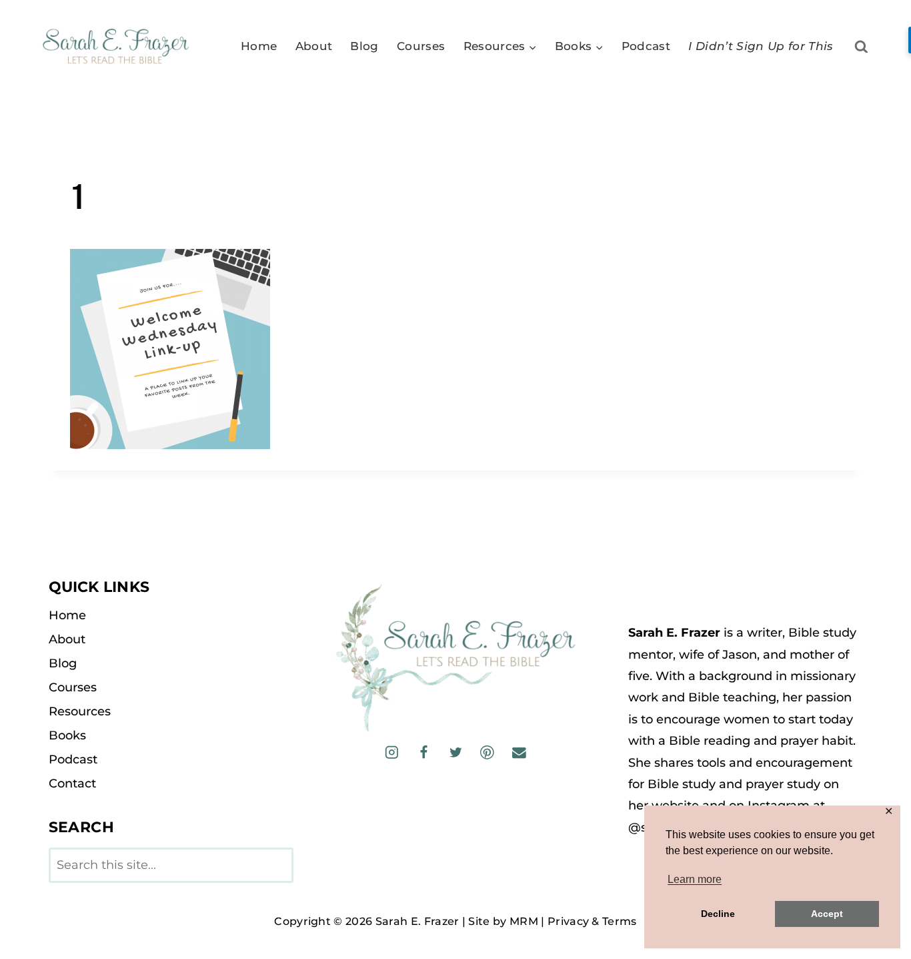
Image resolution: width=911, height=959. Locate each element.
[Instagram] (391, 752)
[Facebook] (423, 752)
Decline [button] (718, 913)
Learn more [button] (695, 879)
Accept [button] (827, 913)
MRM (524, 921)
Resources (80, 711)
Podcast (646, 46)
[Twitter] (455, 752)
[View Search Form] (861, 47)
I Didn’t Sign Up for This (761, 46)
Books (67, 735)
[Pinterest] (487, 752)
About (314, 46)
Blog (364, 46)
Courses (421, 46)
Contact (72, 783)
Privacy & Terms (592, 921)
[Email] (518, 752)
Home (259, 46)
